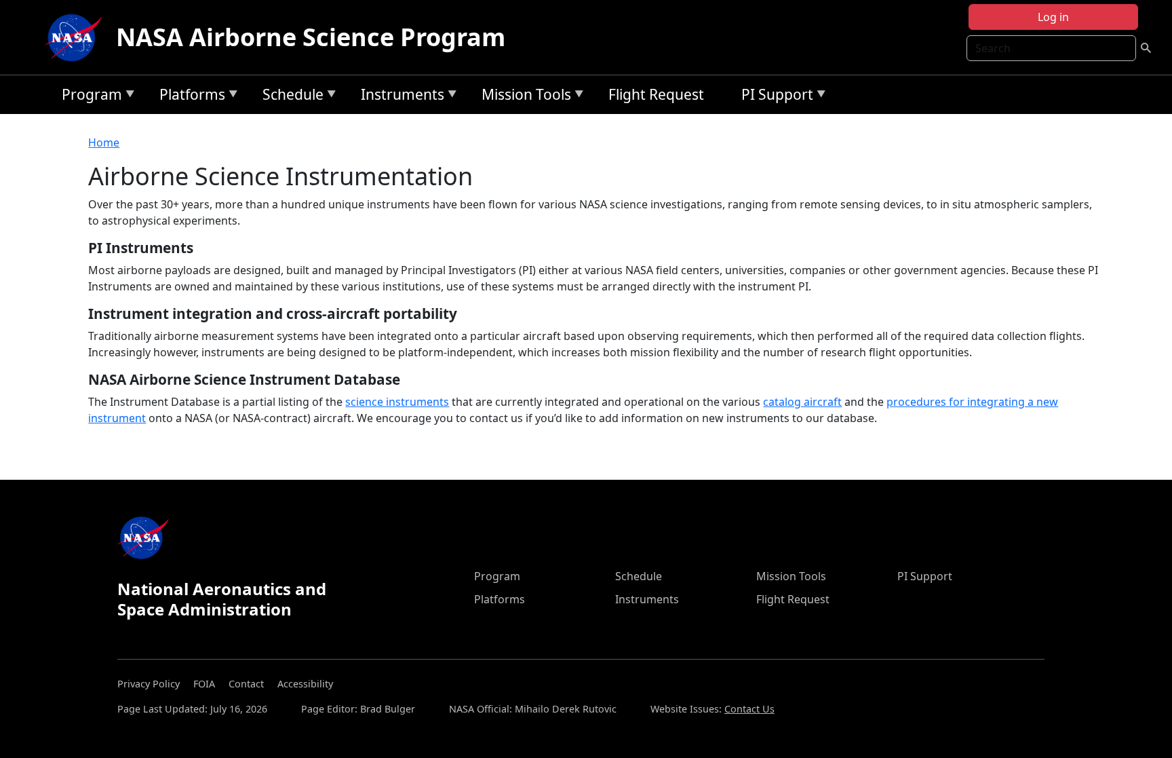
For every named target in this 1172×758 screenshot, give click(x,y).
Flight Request (656, 94)
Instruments (399, 97)
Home (103, 142)
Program (88, 97)
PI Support (774, 97)
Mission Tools (523, 97)
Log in (1053, 17)
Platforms (189, 97)
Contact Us (749, 708)
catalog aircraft (802, 401)
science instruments (397, 401)
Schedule (290, 97)
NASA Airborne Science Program (310, 37)
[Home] (76, 37)
